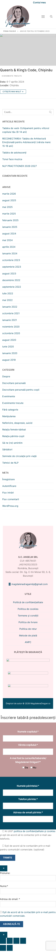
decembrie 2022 (11, 280)
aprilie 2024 (8, 246)
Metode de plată (28, 635)
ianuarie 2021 (9, 320)
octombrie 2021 (11, 313)
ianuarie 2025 (9, 226)
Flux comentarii (10, 499)
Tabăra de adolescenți (14, 152)
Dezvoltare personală (14, 383)
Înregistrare (8, 479)
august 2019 (9, 359)
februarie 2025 (10, 220)
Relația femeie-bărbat (14, 429)
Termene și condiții (28, 615)
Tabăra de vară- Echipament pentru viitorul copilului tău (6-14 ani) (25, 130)
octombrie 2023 (11, 260)
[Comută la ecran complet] (10, 941)
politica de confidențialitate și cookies (34, 831)
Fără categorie (10, 409)
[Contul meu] (38, 2)
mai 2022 (7, 300)
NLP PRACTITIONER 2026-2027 (19, 166)
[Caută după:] (28, 112)
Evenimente (8, 396)
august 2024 (9, 233)
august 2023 (9, 273)
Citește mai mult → (13, 91)
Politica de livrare (28, 622)
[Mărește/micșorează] (3, 941)
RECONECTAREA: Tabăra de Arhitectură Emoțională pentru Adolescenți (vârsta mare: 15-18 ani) (26, 142)
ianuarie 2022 (9, 306)
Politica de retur (28, 628)
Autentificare (9, 486)
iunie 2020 (8, 346)
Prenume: (5, 873)
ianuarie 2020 (9, 353)
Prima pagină (9, 31)
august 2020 (9, 339)
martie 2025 (9, 213)
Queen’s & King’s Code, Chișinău (26, 70)
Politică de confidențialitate (28, 602)
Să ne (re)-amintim (12, 442)
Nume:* (4, 886)
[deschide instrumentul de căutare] (51, 16)
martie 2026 (9, 193)
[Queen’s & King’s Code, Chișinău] (28, 50)
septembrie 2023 (11, 266)
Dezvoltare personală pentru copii (20, 389)
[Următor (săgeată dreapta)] (10, 948)
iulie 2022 (7, 293)
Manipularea (9, 416)
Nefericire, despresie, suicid (17, 422)
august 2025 (9, 200)
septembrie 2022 (11, 286)
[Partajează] (16, 941)
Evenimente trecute (11, 76)
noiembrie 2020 (11, 326)
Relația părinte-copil (13, 436)
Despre (6, 376)
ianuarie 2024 (9, 253)
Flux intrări (8, 492)
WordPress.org (10, 505)
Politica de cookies (28, 608)
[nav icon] (43, 17)
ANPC (28, 642)
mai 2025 (7, 207)
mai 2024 (7, 240)
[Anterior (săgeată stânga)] (3, 948)
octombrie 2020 (11, 333)
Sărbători (7, 449)
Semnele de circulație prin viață (19, 456)
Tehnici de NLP (10, 462)
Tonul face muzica (12, 159)
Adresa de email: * (10, 899)
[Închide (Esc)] (23, 941)
